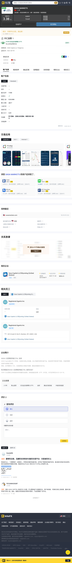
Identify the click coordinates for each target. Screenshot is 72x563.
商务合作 (22, 526)
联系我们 (11, 522)
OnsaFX (41, 545)
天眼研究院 (5, 526)
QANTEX (45, 548)
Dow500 (20, 548)
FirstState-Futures (56, 548)
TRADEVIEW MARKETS (9, 548)
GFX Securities (32, 545)
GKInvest (49, 545)
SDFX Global (16, 545)
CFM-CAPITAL (36, 548)
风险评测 (66, 32)
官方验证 (58, 522)
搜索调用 (40, 522)
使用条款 (25, 522)
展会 (64, 522)
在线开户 (19, 24)
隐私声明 (33, 522)
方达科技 (57, 545)
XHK (24, 545)
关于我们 (4, 522)
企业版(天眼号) (49, 522)
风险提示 (18, 522)
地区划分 (29, 526)
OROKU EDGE (6, 545)
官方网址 (53, 24)
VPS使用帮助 (14, 526)
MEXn (27, 548)
